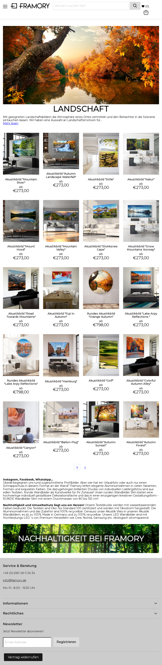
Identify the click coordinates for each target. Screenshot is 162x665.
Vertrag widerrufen (23, 657)
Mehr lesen (10, 123)
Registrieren (66, 642)
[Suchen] (135, 6)
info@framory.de (14, 580)
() (146, 6)
